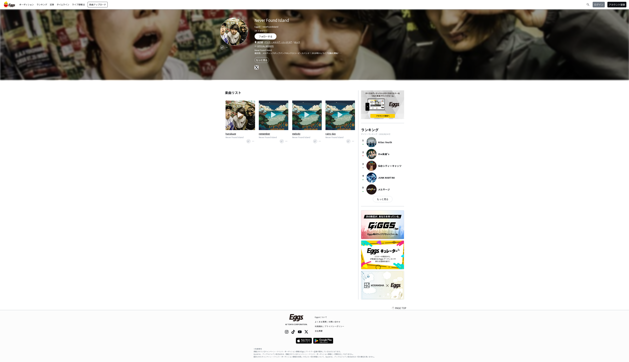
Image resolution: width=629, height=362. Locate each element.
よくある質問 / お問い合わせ (328, 321)
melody (296, 133)
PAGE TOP (400, 308)
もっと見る (261, 60)
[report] (227, 47)
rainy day (330, 133)
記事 (52, 4)
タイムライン (63, 4)
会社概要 (319, 331)
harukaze (231, 133)
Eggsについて (321, 317)
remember (264, 133)
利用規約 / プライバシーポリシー (329, 326)
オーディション (26, 4)
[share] (222, 47)
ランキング (42, 4)
